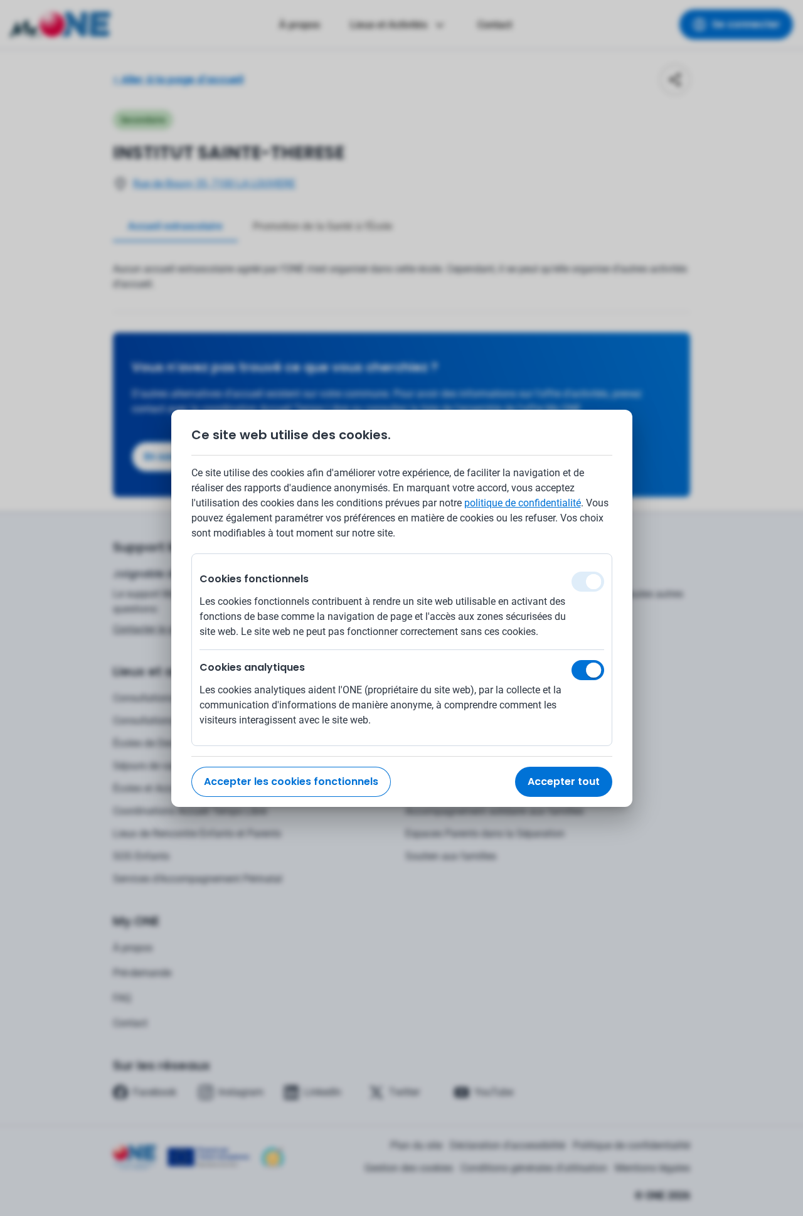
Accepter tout (564, 781)
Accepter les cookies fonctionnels (291, 781)
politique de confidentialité (522, 503)
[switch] (588, 670)
